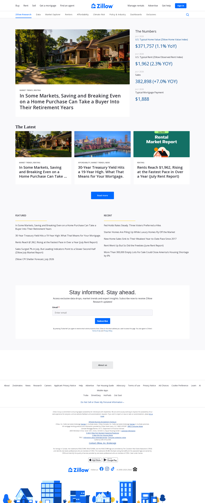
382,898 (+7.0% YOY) (156, 81)
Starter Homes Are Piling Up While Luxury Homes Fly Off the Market (139, 232)
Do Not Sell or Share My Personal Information (102, 402)
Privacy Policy (108, 331)
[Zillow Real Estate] (102, 5)
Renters (68, 14)
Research (37, 385)
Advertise (90, 385)
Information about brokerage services (95, 437)
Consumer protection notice (117, 437)
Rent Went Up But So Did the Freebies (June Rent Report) (134, 245)
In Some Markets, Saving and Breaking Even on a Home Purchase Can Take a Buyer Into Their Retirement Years (70, 101)
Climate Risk (99, 14)
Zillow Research (23, 14)
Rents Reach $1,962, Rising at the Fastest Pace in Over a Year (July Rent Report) (160, 171)
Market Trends (26, 90)
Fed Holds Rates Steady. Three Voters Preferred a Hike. (132, 225)
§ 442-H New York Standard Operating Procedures (102, 433)
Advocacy (121, 385)
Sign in (180, 5)
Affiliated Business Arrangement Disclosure (102, 422)
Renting (37, 90)
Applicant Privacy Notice (65, 385)
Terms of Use (96, 331)
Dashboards (136, 14)
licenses (83, 424)
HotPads (107, 395)
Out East (118, 395)
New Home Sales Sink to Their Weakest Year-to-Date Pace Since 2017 (140, 238)
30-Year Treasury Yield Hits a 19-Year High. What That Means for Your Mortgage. (101, 171)
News (107, 162)
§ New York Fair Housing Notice (102, 435)
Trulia (85, 395)
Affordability (83, 14)
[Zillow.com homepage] (79, 470)
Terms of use (134, 385)
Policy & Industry (117, 14)
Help (81, 385)
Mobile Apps (102, 390)
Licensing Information (128, 431)
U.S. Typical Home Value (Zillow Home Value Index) (161, 39)
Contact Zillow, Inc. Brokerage (102, 443)
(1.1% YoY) (156, 46)
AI (200, 385)
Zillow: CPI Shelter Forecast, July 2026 (34, 259)
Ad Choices (164, 385)
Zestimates (17, 385)
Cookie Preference (180, 385)
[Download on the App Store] (95, 459)
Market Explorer (53, 14)
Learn (193, 385)
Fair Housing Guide (105, 385)
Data (38, 14)
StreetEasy (96, 395)
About (7, 385)
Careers (47, 385)
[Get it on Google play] (110, 459)
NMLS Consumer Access (135, 426)
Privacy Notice (149, 385)
